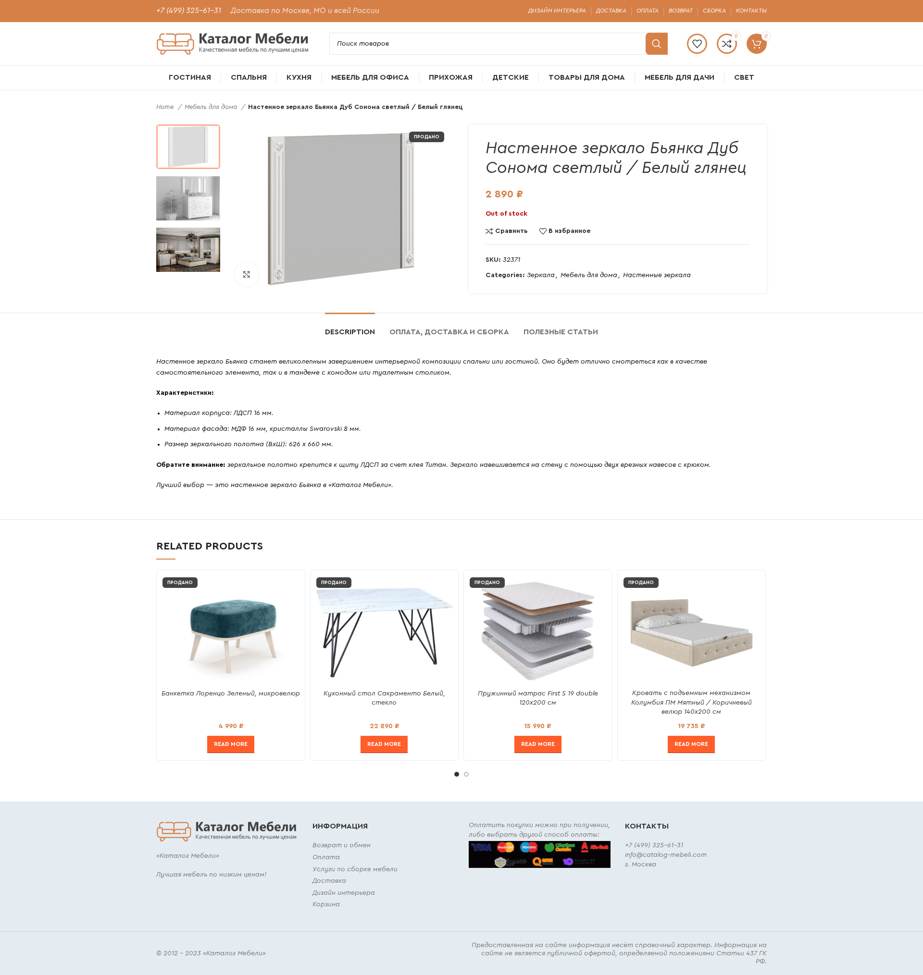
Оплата (326, 857)
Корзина (326, 904)
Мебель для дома (212, 107)
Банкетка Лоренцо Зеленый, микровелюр (231, 693)
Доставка (329, 881)
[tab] (350, 327)
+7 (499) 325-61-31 (188, 10)
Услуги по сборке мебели (355, 869)
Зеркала (541, 275)
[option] (188, 146)
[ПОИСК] (657, 44)
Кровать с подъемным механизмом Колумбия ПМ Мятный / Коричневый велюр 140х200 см (691, 702)
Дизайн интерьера (343, 893)
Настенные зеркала (657, 275)
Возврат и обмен (341, 845)
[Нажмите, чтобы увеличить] (247, 274)
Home (165, 107)
